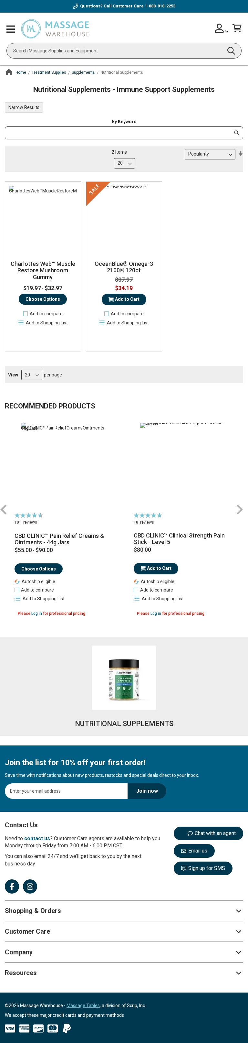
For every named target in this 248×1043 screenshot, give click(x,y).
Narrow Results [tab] (23, 107)
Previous (4, 509)
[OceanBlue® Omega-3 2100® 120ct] (124, 219)
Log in (36, 613)
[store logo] (55, 29)
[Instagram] (30, 886)
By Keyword (124, 121)
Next (239, 509)
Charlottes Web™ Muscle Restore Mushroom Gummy (43, 270)
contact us (37, 838)
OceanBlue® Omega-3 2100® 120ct (124, 267)
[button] (43, 313)
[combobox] (124, 51)
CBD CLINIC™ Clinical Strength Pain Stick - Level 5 (179, 539)
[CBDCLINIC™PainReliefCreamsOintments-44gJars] (64, 466)
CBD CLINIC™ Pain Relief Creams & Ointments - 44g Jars (59, 539)
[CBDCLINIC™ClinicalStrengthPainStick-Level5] (183, 466)
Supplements (83, 72)
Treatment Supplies (49, 72)
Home (21, 72)
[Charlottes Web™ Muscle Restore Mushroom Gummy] (43, 219)
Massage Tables (83, 1005)
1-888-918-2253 (160, 6)
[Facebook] (12, 886)
